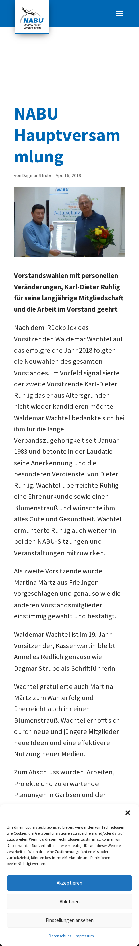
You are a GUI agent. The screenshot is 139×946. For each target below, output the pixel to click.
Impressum (84, 935)
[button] (128, 813)
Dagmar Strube (37, 175)
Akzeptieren (69, 883)
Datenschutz (60, 935)
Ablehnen (70, 901)
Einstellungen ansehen (70, 920)
